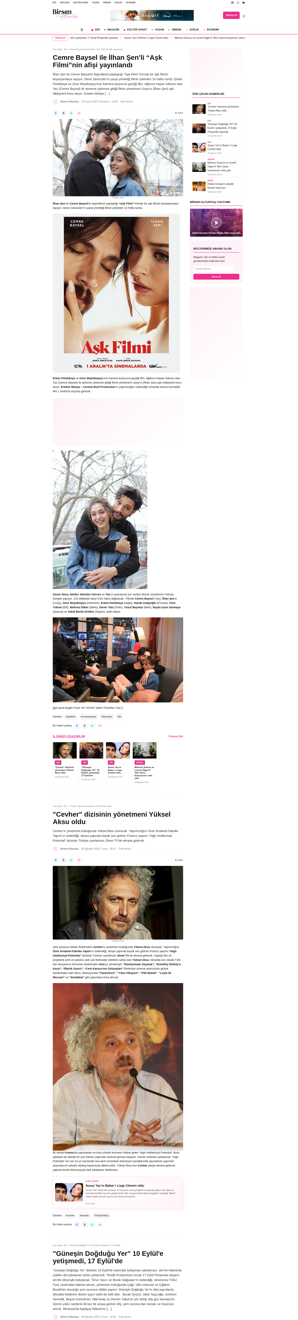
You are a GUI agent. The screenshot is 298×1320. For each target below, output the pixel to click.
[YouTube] (244, 3)
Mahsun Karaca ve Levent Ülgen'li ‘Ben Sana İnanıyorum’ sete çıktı (144, 772)
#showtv (84, 1215)
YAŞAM (95, 2)
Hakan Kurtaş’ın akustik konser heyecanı (239, 38)
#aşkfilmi (70, 716)
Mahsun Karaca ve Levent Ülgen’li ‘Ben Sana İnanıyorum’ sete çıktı (174, 38)
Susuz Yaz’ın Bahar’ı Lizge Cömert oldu (108, 38)
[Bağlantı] (79, 113)
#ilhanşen (107, 716)
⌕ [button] (244, 15)
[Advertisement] (118, 422)
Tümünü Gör (175, 736)
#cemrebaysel (88, 716)
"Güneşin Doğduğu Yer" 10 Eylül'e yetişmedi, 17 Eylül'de (90, 771)
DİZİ (54, 2)
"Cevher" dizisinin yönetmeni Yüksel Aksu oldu (64, 770)
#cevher (70, 1215)
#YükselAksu (101, 1215)
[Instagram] (232, 3)
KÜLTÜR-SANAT (80, 2)
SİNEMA (107, 2)
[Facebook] (56, 113)
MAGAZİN (64, 2)
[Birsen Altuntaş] (65, 15)
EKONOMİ (130, 2)
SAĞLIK (118, 2)
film (120, 716)
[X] (238, 3)
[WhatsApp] (71, 113)
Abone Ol (231, 15)
